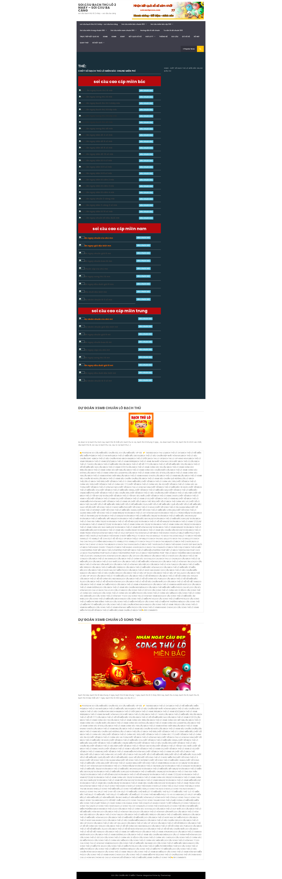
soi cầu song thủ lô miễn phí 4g (139, 598)
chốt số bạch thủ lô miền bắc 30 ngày (169, 487)
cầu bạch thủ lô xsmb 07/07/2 (113, 467)
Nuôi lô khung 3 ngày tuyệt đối (160, 803)
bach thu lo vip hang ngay (176, 458)
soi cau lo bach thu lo (99, 590)
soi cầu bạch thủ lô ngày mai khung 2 (143, 570)
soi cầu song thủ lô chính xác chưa (153, 837)
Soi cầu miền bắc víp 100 (161, 24)
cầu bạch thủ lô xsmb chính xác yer (121, 726)
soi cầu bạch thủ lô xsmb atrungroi (131, 584)
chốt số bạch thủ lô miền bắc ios (125, 740)
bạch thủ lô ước (139, 458)
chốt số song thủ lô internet (134, 760)
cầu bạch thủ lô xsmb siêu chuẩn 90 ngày (138, 728)
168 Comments (151, 610)
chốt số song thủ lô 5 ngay (141, 507)
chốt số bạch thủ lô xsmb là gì (134, 498)
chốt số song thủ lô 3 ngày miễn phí (109, 507)
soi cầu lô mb (117, 590)
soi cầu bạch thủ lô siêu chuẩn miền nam (123, 820)
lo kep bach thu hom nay (135, 533)
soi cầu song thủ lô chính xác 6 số (165, 590)
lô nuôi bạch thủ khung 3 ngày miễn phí (115, 536)
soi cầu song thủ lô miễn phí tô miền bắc (152, 849)
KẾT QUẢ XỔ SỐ (135, 36)
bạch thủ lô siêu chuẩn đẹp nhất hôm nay (160, 455)
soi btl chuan (93, 556)
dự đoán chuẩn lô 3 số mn (98, 299)
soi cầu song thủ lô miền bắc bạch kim (104, 598)
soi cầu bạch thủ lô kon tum (161, 564)
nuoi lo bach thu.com (150, 547)
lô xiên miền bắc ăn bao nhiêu (114, 797)
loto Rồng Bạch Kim (101, 541)
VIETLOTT (149, 36)
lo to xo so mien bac (174, 794)
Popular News (189, 49)
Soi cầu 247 (130, 556)
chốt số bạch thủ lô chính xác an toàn (108, 737)
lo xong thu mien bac (93, 800)
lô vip (187, 794)
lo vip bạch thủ (128, 538)
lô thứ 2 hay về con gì (112, 791)
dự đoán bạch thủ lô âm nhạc (146, 766)
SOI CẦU (174, 36)
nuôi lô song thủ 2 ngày (103, 806)
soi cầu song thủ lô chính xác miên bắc (145, 840)
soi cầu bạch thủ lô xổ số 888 (140, 576)
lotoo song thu (149, 800)
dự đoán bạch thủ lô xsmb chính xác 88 (167, 524)
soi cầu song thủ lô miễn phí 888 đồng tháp (156, 846)
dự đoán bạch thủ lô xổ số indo (119, 521)
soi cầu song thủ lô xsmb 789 (162, 604)
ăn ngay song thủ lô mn (97, 276)
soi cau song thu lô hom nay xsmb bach (143, 596)
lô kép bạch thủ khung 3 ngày (161, 533)
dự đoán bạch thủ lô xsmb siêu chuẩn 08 (114, 530)
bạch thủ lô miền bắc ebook (126, 455)
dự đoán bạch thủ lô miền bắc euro (168, 518)
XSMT (122, 36)
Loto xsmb (117, 541)
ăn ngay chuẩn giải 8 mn (98, 253)
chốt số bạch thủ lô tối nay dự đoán (136, 746)
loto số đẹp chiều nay (115, 800)
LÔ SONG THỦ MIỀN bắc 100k (133, 789)
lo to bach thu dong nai (170, 536)
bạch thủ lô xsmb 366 (146, 711)
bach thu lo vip (155, 458)
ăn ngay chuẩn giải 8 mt (98, 334)
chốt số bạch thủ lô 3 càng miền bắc (122, 481)
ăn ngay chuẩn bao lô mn (98, 261)
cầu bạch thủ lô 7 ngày (152, 714)
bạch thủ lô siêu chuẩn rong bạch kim (112, 458)
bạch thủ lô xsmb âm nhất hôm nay (151, 461)
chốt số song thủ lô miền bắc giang (119, 510)
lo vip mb (140, 538)
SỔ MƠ (196, 36)
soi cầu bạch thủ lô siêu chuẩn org (101, 573)
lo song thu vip (92, 791)
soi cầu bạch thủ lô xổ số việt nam (181, 581)
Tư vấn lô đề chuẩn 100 (173, 30)
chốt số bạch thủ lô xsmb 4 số (119, 748)
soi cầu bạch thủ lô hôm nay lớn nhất (155, 811)
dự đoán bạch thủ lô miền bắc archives (173, 515)
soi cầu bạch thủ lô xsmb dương (107, 834)
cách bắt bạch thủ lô (179, 461)
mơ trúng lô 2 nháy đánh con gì (112, 803)
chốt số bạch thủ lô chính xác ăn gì (146, 484)
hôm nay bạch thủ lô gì (111, 533)
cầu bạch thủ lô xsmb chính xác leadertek (107, 473)
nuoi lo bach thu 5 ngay (122, 544)
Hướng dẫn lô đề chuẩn (150, 30)
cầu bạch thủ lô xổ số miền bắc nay (149, 717)
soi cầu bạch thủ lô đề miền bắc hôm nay (138, 561)
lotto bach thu (141, 541)
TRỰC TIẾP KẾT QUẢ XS (89, 36)
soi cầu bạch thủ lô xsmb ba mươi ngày (168, 584)
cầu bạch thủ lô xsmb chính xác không (126, 723)
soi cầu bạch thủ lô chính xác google (133, 558)
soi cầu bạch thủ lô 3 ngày (161, 556)
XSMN (113, 36)
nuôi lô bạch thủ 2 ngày (179, 541)
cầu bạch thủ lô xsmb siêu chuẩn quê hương (160, 478)
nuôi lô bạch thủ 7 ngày (146, 544)
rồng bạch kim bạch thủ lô (101, 809)
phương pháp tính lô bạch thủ (166, 553)
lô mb (179, 533)
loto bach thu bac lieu (156, 538)
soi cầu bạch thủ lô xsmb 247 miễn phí (119, 831)
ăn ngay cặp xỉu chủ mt (97, 350)
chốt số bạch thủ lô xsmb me (164, 498)
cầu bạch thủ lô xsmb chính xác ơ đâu (147, 473)
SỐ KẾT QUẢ (97, 43)
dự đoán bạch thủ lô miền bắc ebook (132, 518)
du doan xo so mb (175, 763)
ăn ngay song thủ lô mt (97, 357)
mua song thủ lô (136, 803)
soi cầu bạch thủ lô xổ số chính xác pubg (142, 578)
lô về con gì (103, 538)
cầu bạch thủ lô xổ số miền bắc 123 (166, 464)
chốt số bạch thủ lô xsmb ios (104, 498)
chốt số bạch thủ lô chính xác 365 (158, 481)
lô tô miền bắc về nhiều (125, 794)
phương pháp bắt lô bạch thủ (167, 550)
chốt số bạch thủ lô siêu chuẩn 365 (111, 493)
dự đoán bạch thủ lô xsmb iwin (165, 527)
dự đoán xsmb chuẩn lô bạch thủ (109, 408)
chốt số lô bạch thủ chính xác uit (172, 501)
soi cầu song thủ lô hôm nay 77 (108, 596)
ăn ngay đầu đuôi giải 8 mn (99, 284)
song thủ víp (184, 854)
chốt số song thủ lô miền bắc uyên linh (156, 510)
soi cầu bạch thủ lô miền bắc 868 (137, 814)
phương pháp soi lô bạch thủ (136, 553)
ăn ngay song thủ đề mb (99, 128)
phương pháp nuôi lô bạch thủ (107, 553)
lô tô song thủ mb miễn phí (151, 794)
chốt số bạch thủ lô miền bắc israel (116, 490)
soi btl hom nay (107, 556)
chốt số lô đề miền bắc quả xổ (163, 504)
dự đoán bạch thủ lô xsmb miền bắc (180, 780)
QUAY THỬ (84, 43)
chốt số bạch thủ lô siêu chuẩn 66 (146, 493)
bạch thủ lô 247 (173, 453)
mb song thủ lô (164, 800)
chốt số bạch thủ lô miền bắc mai (151, 490)
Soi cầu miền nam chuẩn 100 (123, 30)
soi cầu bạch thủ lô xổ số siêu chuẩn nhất (142, 581)
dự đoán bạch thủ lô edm (108, 515)
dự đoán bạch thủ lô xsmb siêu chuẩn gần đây (157, 530)
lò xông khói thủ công (163, 797)
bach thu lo (159, 453)
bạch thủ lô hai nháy (102, 455)
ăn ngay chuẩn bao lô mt (98, 342)
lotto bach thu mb (158, 541)
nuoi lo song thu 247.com (127, 806)
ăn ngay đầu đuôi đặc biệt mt (100, 373)
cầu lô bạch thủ (128, 731)
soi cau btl (184, 587)
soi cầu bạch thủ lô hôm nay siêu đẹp (128, 564)
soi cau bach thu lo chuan (165, 558)
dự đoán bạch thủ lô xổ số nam (150, 521)
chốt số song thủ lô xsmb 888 (106, 513)
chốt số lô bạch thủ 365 (143, 501)
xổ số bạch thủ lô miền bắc (104, 610)
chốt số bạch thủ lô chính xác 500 (123, 734)
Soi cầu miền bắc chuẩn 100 (133, 24)
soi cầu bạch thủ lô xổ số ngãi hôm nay (102, 581)
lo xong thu (181, 797)
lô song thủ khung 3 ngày (146, 786)
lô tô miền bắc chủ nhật (135, 791)
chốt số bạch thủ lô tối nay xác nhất (127, 495)
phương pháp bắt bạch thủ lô (99, 550)
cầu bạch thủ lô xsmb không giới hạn (101, 475)
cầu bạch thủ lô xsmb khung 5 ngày (138, 475)
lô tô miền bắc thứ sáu (102, 794)
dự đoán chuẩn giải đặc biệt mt (101, 326)
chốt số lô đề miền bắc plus (133, 504)
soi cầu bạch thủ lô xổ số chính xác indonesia (125, 826)
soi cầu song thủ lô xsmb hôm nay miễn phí (113, 607)
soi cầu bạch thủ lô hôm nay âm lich (176, 561)
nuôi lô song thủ (184, 803)
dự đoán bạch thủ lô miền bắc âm (137, 515)
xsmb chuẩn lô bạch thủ (130, 610)
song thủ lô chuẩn (168, 854)
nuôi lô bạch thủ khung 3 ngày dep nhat (177, 544)
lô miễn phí (187, 533)
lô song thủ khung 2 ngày (120, 786)
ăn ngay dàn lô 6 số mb (99, 166)
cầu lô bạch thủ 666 (94, 481)
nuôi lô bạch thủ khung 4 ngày (124, 547)
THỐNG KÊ (163, 36)
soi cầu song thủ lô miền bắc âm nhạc (134, 843)
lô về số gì (115, 538)
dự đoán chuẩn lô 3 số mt (98, 380)
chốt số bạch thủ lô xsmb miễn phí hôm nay (124, 751)
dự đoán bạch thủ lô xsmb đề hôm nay (130, 527)
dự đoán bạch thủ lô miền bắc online (144, 771)
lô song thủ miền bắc (109, 789)
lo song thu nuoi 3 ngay (158, 789)
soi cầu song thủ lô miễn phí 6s (170, 598)
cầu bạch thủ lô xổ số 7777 (135, 464)
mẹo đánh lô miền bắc (183, 800)
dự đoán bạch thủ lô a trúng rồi (171, 513)
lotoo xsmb (128, 541)
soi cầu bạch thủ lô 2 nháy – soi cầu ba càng (97, 8)
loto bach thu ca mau (178, 538)
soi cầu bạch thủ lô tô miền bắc (109, 576)
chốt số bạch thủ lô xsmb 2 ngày (162, 495)
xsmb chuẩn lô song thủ (159, 857)
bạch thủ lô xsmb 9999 (123, 461)
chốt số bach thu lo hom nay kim (134, 487)
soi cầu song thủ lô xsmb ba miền (146, 851)
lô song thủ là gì (167, 786)
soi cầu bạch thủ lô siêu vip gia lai (166, 573)
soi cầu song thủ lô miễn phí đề (125, 601)
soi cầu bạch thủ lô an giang (99, 558)
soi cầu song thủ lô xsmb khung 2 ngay (154, 607)
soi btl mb (120, 556)
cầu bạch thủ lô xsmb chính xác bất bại (103, 470)
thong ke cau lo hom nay (107, 857)
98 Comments (179, 857)
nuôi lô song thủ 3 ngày (153, 806)
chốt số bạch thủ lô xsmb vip (116, 501)
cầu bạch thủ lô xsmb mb (168, 475)
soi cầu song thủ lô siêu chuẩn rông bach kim (125, 604)
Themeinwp (166, 875)
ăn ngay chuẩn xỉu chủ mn (99, 238)
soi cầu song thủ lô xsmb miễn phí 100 (140, 854)
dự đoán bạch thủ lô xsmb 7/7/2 (182, 521)
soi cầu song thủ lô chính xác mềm (157, 593)
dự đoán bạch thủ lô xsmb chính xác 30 (128, 524)
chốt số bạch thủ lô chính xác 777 (111, 484)
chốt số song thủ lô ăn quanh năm (172, 507)
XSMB (105, 36)
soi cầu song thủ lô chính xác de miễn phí (118, 593)
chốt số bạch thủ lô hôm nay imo (101, 487)
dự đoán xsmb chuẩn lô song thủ (109, 619)
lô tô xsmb (91, 538)
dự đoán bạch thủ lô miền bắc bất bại (156, 768)
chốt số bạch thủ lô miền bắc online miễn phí (114, 743)
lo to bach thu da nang (146, 536)
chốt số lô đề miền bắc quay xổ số (122, 757)
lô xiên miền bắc (91, 797)
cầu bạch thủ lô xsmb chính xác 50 (145, 467)
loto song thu (133, 800)
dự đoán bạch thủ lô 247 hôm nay (138, 513)
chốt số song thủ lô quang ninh (121, 763)
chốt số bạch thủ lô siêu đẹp (178, 493)
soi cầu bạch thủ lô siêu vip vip (138, 823)
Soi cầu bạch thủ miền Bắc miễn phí (162, 587)
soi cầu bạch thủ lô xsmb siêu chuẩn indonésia (122, 587)
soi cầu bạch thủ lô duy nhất (103, 561)
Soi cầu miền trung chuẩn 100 (92, 30)
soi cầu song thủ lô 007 (136, 590)
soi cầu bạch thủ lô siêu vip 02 (134, 573)
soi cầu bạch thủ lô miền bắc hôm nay (141, 567)
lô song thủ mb (183, 786)
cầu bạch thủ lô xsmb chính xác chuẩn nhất (144, 470)
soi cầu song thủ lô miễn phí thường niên (161, 601)
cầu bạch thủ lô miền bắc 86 (108, 464)
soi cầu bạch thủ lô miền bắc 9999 (105, 567)
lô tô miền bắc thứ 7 (178, 791)
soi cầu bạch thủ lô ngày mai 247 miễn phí (104, 570)
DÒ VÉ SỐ (186, 36)
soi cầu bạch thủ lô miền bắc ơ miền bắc (124, 817)
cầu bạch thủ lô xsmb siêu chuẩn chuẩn (118, 478)
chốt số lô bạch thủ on (129, 754)
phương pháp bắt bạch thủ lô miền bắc (133, 550)
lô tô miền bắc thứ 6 (158, 791)
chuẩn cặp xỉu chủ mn (96, 268)
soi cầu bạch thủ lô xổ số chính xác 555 (175, 576)
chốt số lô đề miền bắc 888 (106, 504)
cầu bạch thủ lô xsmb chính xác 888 (127, 720)
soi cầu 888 (142, 556)
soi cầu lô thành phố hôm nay (183, 834)
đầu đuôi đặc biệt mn (96, 292)
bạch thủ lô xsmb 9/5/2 (100, 461)
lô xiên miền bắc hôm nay (140, 797)
